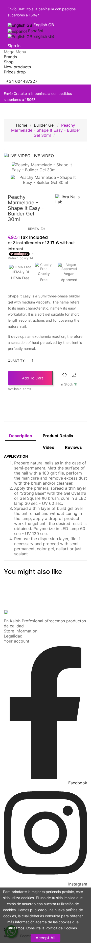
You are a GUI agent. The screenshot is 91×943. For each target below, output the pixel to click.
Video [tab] (48, 447)
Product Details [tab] (58, 435)
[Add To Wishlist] (64, 375)
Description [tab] (20, 435)
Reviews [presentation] (73, 447)
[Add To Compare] (74, 376)
